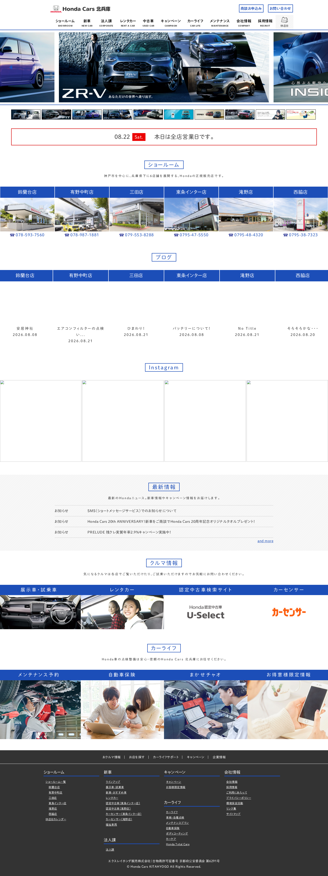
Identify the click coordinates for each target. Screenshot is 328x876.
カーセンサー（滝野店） (119, 819)
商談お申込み (251, 8)
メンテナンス (220, 21)
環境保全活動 (234, 803)
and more (265, 541)
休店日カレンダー (56, 819)
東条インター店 (57, 803)
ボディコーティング (177, 833)
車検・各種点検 (175, 817)
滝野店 (53, 808)
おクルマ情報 (111, 757)
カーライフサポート (166, 757)
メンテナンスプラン (177, 822)
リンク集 (231, 808)
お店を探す (137, 757)
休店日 (284, 25)
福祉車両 (111, 824)
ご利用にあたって (236, 792)
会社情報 (244, 21)
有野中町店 (55, 792)
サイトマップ (233, 813)
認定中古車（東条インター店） (123, 803)
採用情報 (265, 21)
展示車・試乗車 (115, 787)
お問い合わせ (280, 8)
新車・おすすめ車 (116, 792)
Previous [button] (10, 67)
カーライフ (195, 21)
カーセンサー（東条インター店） (123, 813)
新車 (87, 21)
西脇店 (53, 813)
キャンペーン (171, 21)
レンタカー (128, 21)
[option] (164, 67)
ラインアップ (113, 781)
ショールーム (65, 21)
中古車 (148, 21)
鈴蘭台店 (54, 787)
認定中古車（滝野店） (118, 808)
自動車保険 (172, 828)
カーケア (171, 838)
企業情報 (219, 757)
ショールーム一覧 (56, 781)
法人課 (106, 21)
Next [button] (317, 67)
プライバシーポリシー (238, 797)
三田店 (53, 797)
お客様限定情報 (175, 787)
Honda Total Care (177, 844)
